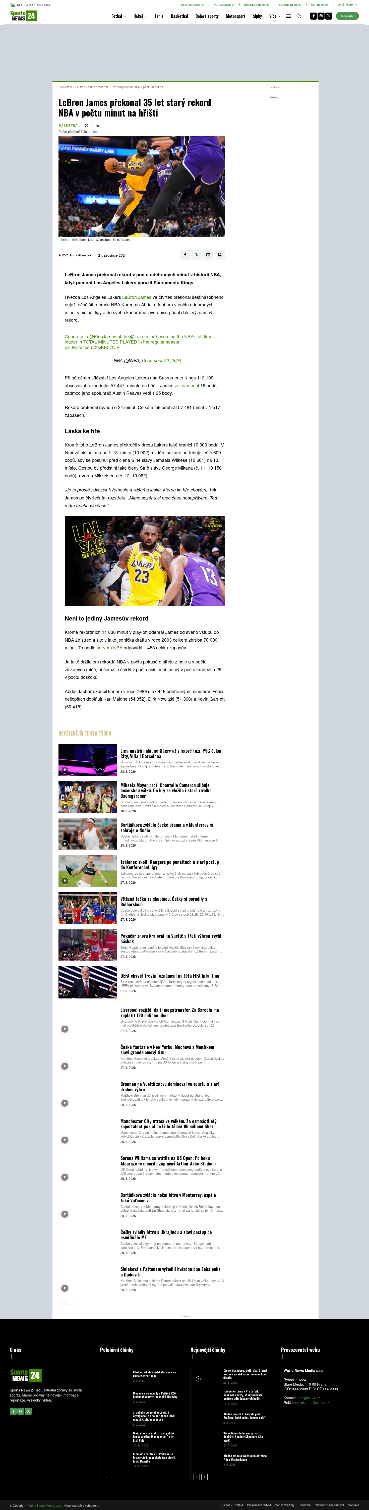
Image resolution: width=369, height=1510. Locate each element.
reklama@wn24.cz (314, 1402)
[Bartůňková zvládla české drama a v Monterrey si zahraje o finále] (87, 834)
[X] (328, 16)
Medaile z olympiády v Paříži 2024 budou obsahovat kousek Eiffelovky (155, 1395)
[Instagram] (321, 16)
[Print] (220, 255)
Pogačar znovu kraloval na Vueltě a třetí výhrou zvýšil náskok (170, 938)
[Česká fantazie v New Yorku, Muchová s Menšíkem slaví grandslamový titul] (87, 1056)
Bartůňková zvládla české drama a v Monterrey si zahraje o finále (166, 827)
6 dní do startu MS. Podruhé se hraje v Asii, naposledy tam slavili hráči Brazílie (154, 1457)
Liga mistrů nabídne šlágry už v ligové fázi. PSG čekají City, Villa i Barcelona (171, 753)
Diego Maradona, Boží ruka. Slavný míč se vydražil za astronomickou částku (245, 1374)
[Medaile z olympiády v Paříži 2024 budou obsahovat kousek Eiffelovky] (116, 1397)
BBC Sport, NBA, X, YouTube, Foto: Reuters (101, 239)
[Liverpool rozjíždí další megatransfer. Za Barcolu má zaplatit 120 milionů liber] (87, 1019)
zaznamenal (187, 385)
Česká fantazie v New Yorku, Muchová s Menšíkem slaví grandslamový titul (167, 1050)
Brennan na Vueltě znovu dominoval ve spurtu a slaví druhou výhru (169, 1087)
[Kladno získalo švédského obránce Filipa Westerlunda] (116, 1376)
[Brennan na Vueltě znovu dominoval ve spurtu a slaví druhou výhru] (87, 1093)
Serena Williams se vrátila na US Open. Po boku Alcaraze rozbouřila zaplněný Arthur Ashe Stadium (168, 1161)
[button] (299, 16)
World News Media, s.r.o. (45, 1505)
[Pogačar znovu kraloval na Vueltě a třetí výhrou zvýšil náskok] (87, 945)
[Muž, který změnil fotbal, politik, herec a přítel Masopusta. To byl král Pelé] (116, 1439)
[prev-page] (61, 1304)
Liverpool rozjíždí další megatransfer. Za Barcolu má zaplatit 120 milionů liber (169, 1012)
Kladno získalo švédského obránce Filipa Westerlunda (154, 1374)
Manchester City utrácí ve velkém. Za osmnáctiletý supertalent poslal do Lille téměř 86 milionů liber (168, 1124)
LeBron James (136, 297)
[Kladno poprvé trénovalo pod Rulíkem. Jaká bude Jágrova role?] (206, 1418)
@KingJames (102, 336)
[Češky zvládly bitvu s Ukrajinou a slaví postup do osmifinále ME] (87, 1241)
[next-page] (70, 1304)
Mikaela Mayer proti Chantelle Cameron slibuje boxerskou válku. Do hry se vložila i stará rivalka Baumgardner (166, 790)
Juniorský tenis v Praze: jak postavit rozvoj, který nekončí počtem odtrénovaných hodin (242, 1395)
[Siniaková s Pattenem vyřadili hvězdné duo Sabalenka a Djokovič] (87, 1279)
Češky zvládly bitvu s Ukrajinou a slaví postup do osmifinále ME (166, 1235)
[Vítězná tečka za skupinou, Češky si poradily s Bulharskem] (87, 908)
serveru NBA (109, 647)
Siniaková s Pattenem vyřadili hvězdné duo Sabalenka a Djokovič (170, 1272)
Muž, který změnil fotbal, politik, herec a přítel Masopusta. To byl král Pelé (154, 1436)
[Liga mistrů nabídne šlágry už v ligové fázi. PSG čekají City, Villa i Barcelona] (87, 760)
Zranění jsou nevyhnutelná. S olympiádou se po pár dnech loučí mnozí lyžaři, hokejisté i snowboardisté (153, 1417)
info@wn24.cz (309, 1397)
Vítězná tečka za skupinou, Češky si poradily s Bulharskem (163, 902)
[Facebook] (313, 16)
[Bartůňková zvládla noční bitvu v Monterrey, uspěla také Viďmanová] (87, 1204)
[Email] (208, 255)
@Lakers (139, 336)
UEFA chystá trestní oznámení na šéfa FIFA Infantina (169, 975)
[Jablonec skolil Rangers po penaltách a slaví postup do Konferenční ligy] (87, 871)
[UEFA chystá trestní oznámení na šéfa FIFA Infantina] (87, 982)
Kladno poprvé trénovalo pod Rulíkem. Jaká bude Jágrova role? (244, 1416)
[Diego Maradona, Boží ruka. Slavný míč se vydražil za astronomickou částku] (206, 1376)
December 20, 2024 (161, 360)
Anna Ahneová (80, 255)
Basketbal (65, 87)
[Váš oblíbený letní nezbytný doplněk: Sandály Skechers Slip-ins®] (206, 1439)
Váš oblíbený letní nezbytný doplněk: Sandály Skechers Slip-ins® (243, 1436)
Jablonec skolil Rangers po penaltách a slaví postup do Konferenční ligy (169, 865)
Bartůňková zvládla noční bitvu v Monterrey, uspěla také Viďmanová (168, 1198)
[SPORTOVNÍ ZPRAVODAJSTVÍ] (18, 16)
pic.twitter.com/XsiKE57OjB (92, 347)
